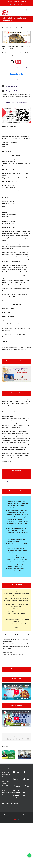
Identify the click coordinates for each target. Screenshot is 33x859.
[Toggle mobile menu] (30, 10)
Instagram (17, 786)
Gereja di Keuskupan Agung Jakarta (11, 481)
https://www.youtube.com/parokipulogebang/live (16, 67)
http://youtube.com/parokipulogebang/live (16, 102)
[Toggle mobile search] (26, 10)
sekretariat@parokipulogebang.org (20, 1)
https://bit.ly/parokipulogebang (10, 803)
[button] (16, 86)
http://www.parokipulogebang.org (10, 797)
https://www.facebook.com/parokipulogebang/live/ (16, 79)
